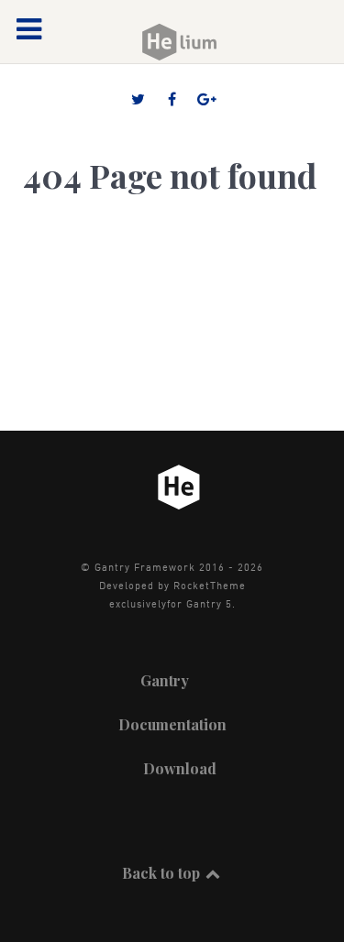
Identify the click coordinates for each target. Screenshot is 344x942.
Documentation (172, 724)
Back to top (163, 872)
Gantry (164, 680)
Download (179, 768)
